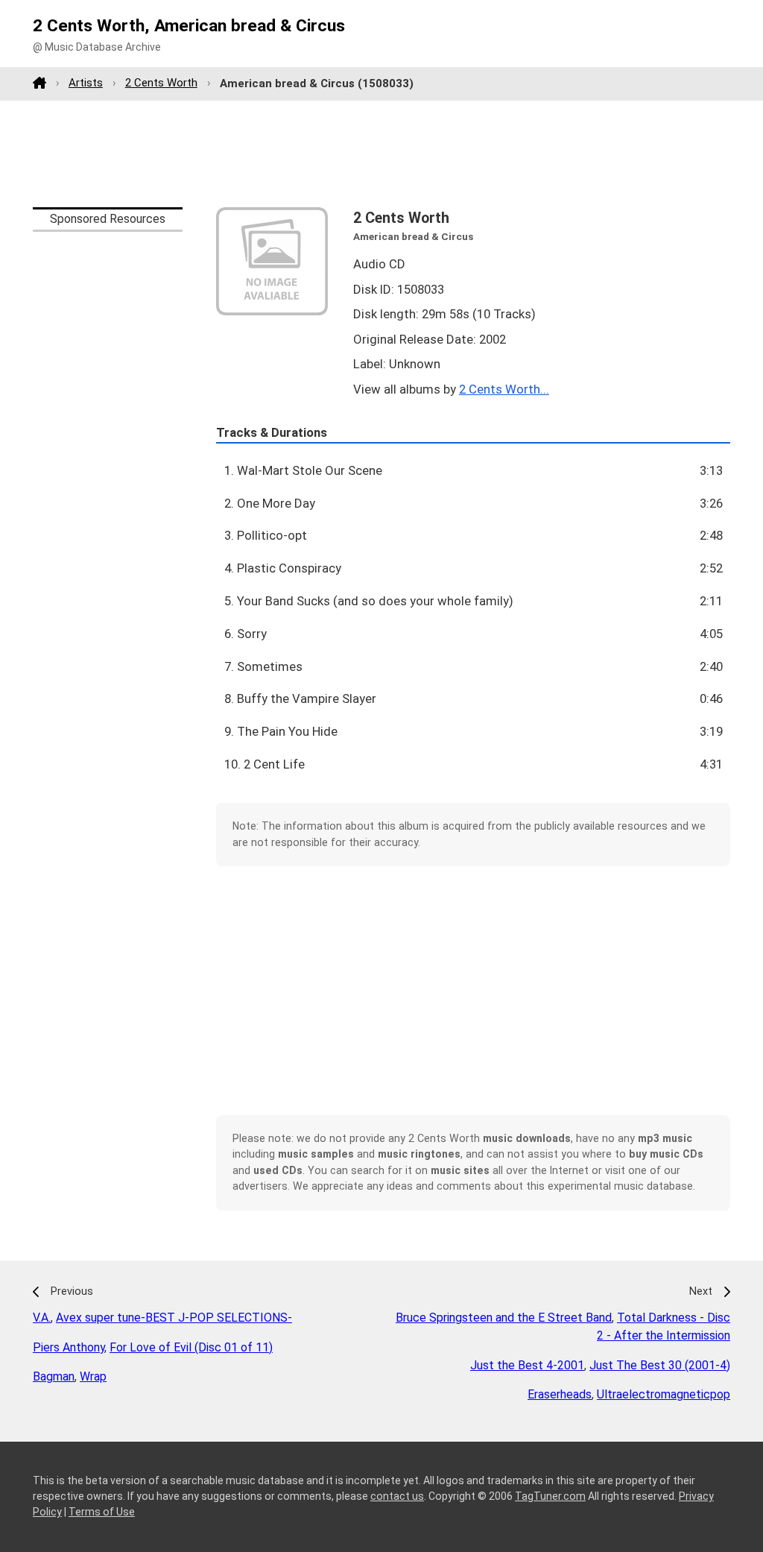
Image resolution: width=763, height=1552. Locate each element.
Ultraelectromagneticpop (663, 1394)
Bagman (54, 1376)
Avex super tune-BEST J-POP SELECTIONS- (174, 1317)
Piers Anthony (68, 1347)
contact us (397, 1496)
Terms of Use (102, 1512)
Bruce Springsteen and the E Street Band (504, 1317)
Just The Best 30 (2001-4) (659, 1365)
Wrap (93, 1376)
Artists (86, 82)
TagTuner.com (550, 1496)
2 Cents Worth (161, 82)
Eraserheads (560, 1394)
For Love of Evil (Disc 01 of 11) (191, 1347)
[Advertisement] (381, 153)
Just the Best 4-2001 (527, 1365)
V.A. (42, 1317)
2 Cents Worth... (504, 389)
